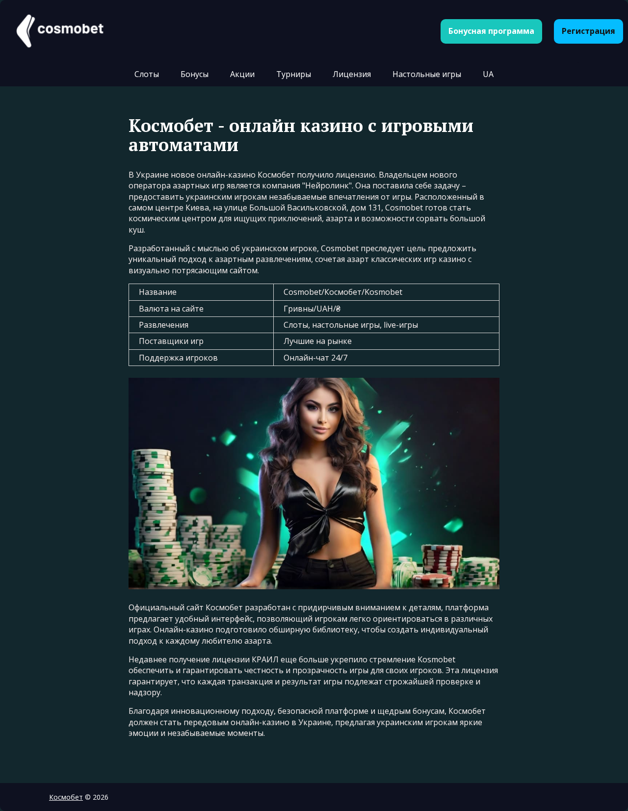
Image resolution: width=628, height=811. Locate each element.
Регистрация (588, 31)
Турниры (293, 74)
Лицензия (352, 74)
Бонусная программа (491, 31)
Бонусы (195, 74)
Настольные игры (426, 74)
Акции (242, 74)
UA (488, 74)
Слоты (146, 74)
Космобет (66, 797)
